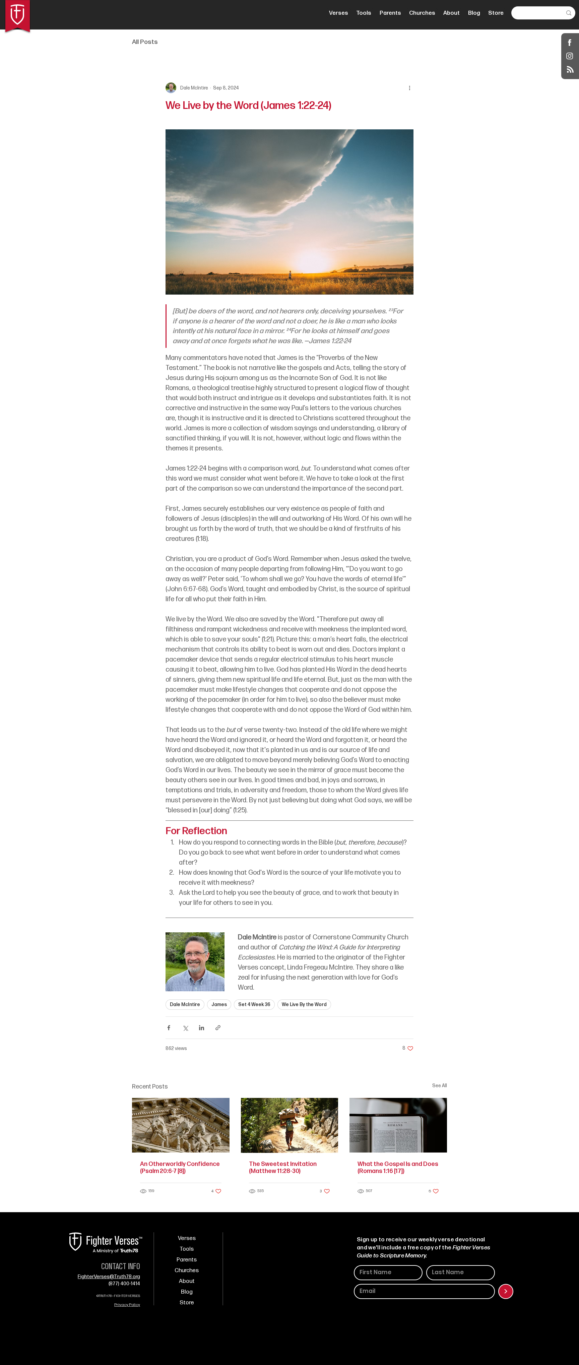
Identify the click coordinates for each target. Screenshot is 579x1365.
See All (439, 1086)
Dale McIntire (185, 1004)
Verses (187, 1238)
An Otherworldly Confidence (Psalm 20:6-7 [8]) (180, 1168)
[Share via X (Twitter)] (185, 1028)
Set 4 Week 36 (254, 1004)
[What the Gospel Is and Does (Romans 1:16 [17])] (398, 1125)
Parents (187, 1259)
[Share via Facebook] (169, 1028)
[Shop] (570, 42)
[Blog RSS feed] (570, 69)
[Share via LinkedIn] (201, 1028)
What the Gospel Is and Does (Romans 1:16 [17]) (398, 1168)
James (219, 1004)
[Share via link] (218, 1028)
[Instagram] (570, 56)
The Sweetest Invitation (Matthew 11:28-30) (283, 1168)
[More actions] (409, 88)
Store (187, 1302)
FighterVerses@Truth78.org (109, 1277)
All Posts (145, 42)
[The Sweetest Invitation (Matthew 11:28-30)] (289, 1125)
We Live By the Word (304, 1004)
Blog (187, 1292)
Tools (187, 1249)
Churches (187, 1270)
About (187, 1281)
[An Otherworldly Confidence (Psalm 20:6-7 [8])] (181, 1125)
